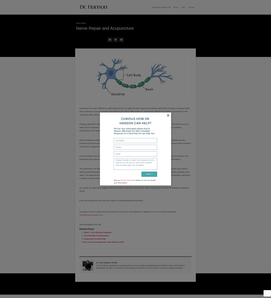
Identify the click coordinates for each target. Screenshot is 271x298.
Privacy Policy (126, 180)
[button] (168, 115)
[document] (135, 149)
